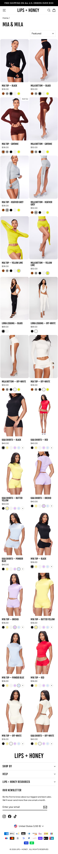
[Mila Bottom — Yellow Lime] (47, 93)
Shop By (7, 766)
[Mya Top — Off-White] (39, 566)
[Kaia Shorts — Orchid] (14, 447)
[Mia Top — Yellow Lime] (18, 93)
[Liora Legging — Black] (3, 331)
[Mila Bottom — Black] (39, 93)
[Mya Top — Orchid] (43, 566)
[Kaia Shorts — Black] (3, 447)
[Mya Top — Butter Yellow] (36, 566)
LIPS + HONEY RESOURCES (16, 781)
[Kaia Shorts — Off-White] (11, 447)
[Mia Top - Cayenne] (3, 93)
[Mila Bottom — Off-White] (43, 93)
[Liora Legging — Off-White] (7, 331)
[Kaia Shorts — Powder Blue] (18, 447)
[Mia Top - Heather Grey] (7, 93)
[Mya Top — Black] (32, 566)
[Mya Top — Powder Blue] (47, 566)
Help (5, 774)
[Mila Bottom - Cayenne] (32, 93)
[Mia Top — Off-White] (14, 93)
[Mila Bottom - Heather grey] (36, 93)
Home (5, 18)
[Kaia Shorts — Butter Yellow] (7, 447)
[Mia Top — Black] (11, 93)
